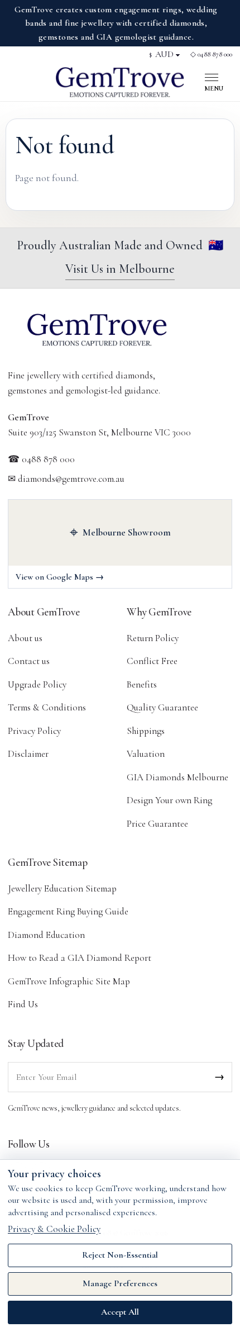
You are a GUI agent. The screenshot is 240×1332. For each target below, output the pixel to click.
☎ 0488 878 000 (41, 459)
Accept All (120, 1311)
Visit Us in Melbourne (120, 269)
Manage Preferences (120, 1283)
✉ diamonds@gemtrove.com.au (66, 479)
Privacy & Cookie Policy (54, 1229)
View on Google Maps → (60, 577)
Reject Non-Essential (120, 1254)
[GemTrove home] (120, 82)
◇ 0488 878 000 (211, 54)
